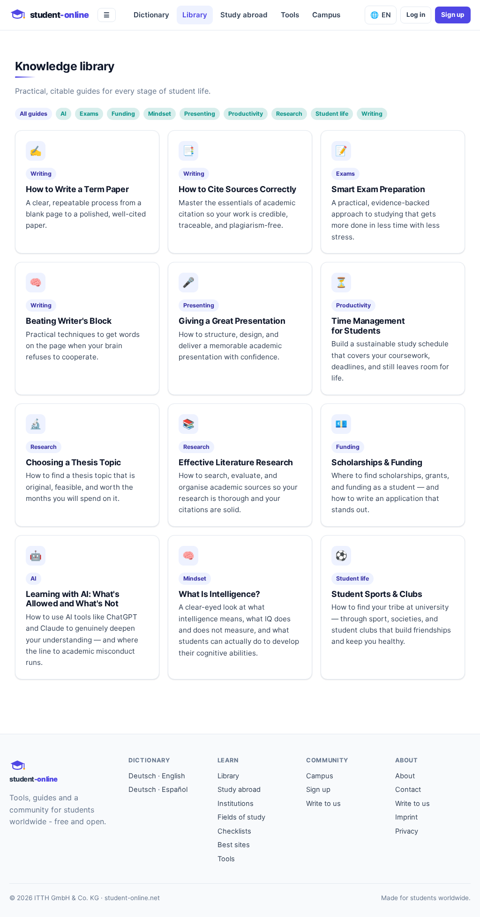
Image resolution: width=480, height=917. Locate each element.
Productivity (245, 113)
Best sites (234, 845)
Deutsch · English (156, 776)
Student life (331, 113)
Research (289, 113)
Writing (371, 113)
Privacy (406, 831)
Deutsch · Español (158, 789)
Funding (123, 113)
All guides (33, 113)
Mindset (159, 113)
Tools (290, 14)
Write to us (323, 803)
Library (194, 14)
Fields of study (241, 817)
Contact (408, 789)
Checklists (234, 831)
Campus (326, 14)
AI (63, 113)
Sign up (453, 14)
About (405, 776)
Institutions (236, 803)
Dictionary (151, 14)
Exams (89, 113)
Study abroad (244, 14)
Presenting (199, 113)
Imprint (406, 817)
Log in (415, 14)
